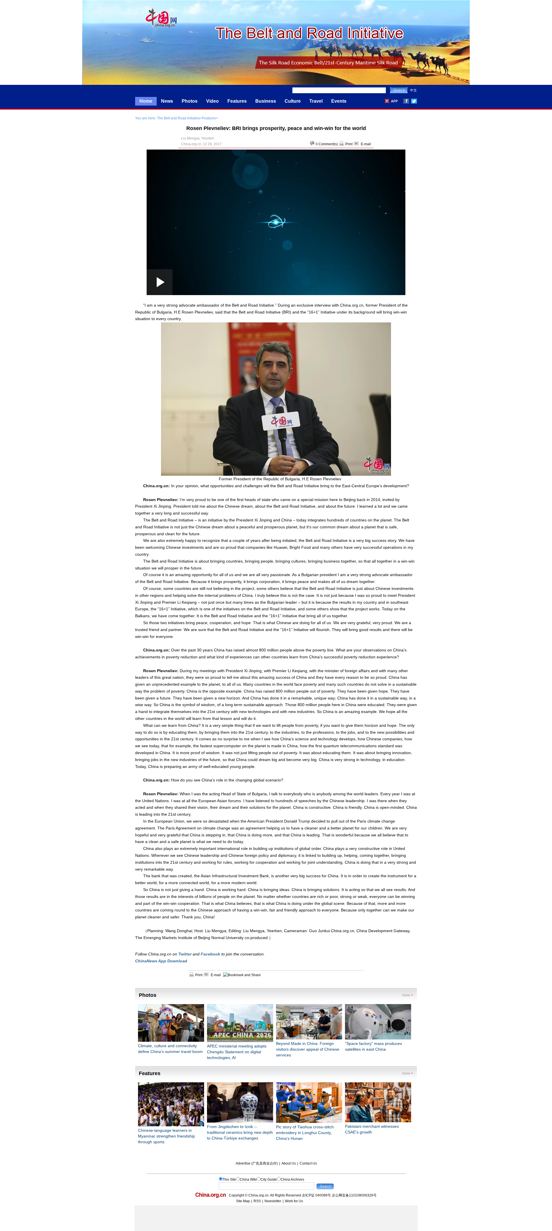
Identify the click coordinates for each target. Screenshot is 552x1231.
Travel (316, 101)
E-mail (366, 144)
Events (338, 101)
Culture (293, 101)
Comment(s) (328, 144)
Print (348, 144)
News (167, 101)
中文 (413, 90)
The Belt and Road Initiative (178, 118)
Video (212, 101)
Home (145, 101)
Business (265, 101)
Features (237, 101)
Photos (190, 101)
